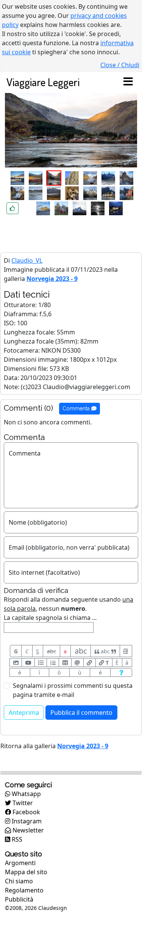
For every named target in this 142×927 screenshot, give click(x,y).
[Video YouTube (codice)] (28, 662)
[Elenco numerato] (53, 662)
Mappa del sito (26, 872)
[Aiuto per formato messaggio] (121, 672)
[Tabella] (65, 662)
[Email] (77, 662)
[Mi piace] (12, 208)
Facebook (25, 812)
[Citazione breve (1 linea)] (126, 651)
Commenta (76, 408)
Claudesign (52, 907)
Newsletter (27, 830)
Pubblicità (19, 899)
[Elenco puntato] (40, 662)
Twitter (22, 803)
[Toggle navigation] (128, 82)
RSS (16, 839)
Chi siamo (19, 881)
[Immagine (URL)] (15, 662)
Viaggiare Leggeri (43, 82)
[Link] (89, 662)
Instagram (26, 821)
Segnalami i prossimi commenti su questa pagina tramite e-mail (73, 690)
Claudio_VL (26, 260)
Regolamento (24, 890)
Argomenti (20, 863)
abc (51, 651)
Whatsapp (25, 794)
